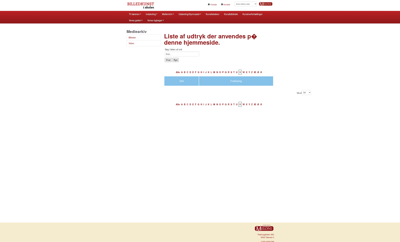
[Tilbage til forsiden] (150, 5)
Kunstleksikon (212, 14)
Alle (178, 72)
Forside (213, 4)
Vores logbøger (154, 20)
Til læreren (134, 14)
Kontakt (226, 4)
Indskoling (151, 14)
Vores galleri (135, 20)
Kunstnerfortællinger (252, 14)
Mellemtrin (167, 14)
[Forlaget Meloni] (265, 3)
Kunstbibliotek (231, 14)
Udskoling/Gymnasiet (189, 14)
